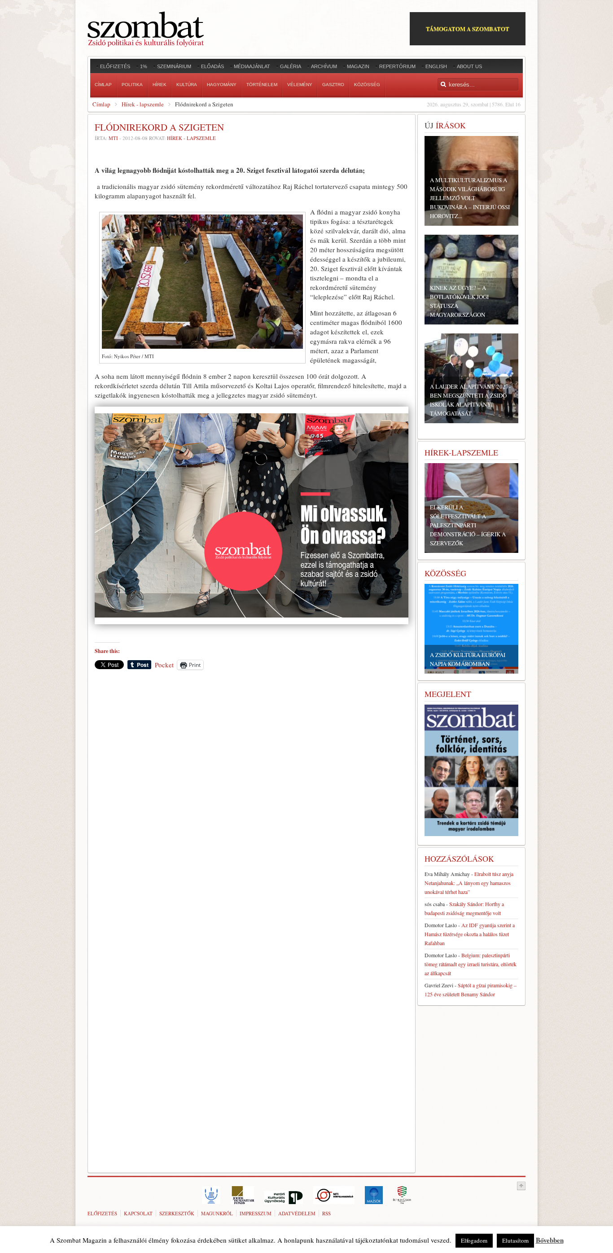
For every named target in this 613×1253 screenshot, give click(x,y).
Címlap (101, 104)
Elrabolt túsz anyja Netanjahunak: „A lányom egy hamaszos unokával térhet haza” (469, 882)
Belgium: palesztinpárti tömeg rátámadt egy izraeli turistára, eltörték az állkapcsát (471, 964)
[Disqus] (251, 801)
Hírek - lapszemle (143, 104)
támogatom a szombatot (467, 28)
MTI (113, 138)
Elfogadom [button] (474, 1240)
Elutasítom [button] (515, 1240)
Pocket (164, 664)
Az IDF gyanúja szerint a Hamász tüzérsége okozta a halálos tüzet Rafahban (470, 933)
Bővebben (550, 1240)
